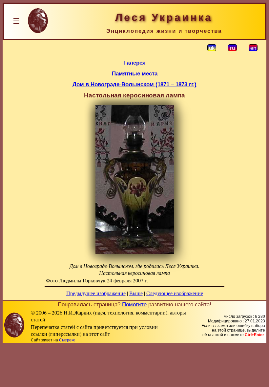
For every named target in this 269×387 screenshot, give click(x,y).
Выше (136, 293)
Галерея (134, 62)
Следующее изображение (174, 293)
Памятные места (134, 73)
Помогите (134, 304)
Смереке (67, 340)
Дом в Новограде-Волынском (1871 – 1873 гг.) (134, 84)
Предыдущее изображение (96, 293)
